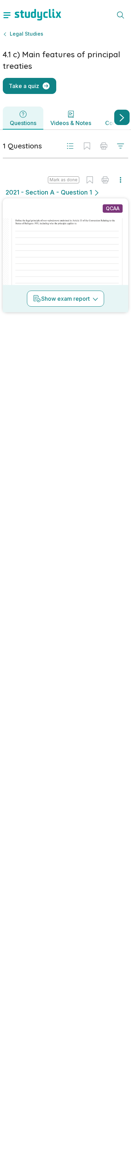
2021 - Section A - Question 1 (49, 192)
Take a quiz (24, 85)
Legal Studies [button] (26, 34)
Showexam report (65, 298)
